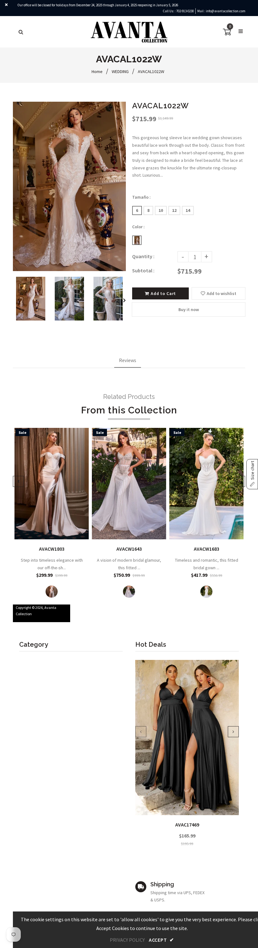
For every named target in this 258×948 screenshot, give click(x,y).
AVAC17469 (187, 824)
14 (188, 210)
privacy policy (127, 940)
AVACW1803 (51, 549)
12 (174, 210)
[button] (252, 474)
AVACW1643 (129, 549)
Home (97, 71)
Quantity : (143, 256)
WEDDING (120, 71)
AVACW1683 (206, 549)
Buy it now (188, 309)
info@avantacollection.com (225, 11)
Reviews (127, 360)
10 (161, 210)
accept (161, 940)
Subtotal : (143, 270)
